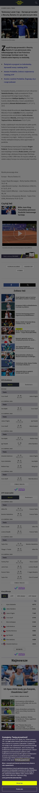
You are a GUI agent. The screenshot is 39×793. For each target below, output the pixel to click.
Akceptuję (19, 783)
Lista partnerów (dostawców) (11, 778)
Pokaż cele (19, 789)
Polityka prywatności (22, 760)
